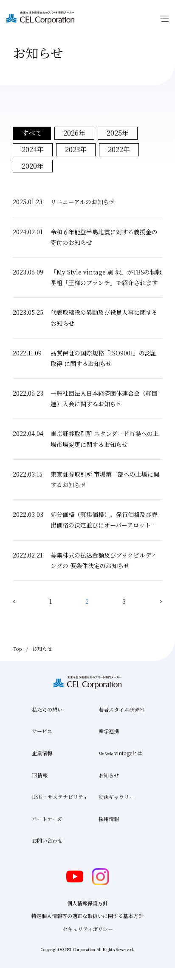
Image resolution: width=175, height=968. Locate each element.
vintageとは (120, 753)
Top (17, 648)
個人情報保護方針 (87, 903)
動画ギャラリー (116, 796)
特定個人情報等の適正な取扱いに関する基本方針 (87, 915)
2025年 (118, 133)
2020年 (33, 166)
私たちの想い (47, 709)
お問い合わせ (47, 840)
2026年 (74, 133)
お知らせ (109, 775)
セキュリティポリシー (87, 928)
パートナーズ (47, 818)
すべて (32, 133)
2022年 (119, 149)
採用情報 (109, 818)
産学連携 (109, 731)
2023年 (76, 149)
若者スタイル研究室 (121, 709)
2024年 (33, 149)
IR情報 (40, 775)
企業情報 (42, 753)
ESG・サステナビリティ (60, 796)
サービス (42, 731)
